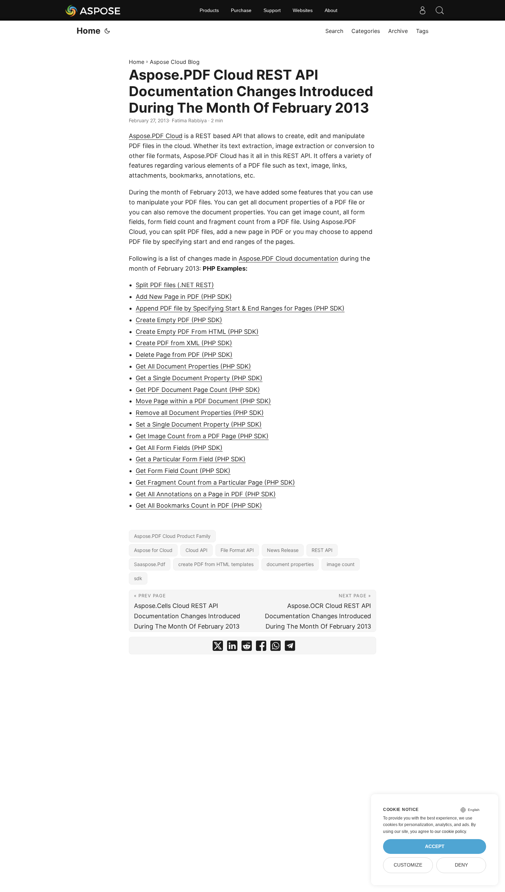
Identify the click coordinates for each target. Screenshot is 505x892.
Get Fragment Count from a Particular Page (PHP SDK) (215, 482)
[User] (422, 10)
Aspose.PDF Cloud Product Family (172, 536)
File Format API (237, 550)
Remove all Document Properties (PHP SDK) (200, 412)
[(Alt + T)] (107, 31)
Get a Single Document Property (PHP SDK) (199, 378)
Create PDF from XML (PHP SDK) (184, 343)
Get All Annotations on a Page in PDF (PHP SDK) (206, 494)
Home (88, 31)
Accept (435, 846)
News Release (283, 550)
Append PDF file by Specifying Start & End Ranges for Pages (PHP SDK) (240, 308)
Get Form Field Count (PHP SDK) (183, 470)
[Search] (439, 10)
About (331, 10)
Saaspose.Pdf (149, 564)
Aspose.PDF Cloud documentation (288, 258)
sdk (138, 578)
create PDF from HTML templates (216, 564)
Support (272, 10)
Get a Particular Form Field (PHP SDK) (191, 459)
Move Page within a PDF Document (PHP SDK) (203, 401)
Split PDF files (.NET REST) (175, 285)
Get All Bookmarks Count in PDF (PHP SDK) (199, 505)
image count (341, 564)
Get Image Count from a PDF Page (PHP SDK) (202, 436)
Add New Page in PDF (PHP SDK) (184, 296)
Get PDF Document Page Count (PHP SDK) (198, 389)
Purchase (241, 10)
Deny (461, 865)
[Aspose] (93, 10)
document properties (290, 564)
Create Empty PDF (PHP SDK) (179, 320)
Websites (303, 10)
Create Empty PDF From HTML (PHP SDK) (197, 331)
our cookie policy (450, 831)
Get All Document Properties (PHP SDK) (193, 366)
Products (209, 10)
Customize (408, 865)
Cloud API (196, 550)
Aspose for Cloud (153, 550)
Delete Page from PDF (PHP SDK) (184, 354)
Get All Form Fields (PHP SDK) (179, 447)
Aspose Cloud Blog (175, 61)
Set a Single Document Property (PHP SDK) (199, 424)
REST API (322, 550)
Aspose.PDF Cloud (155, 135)
